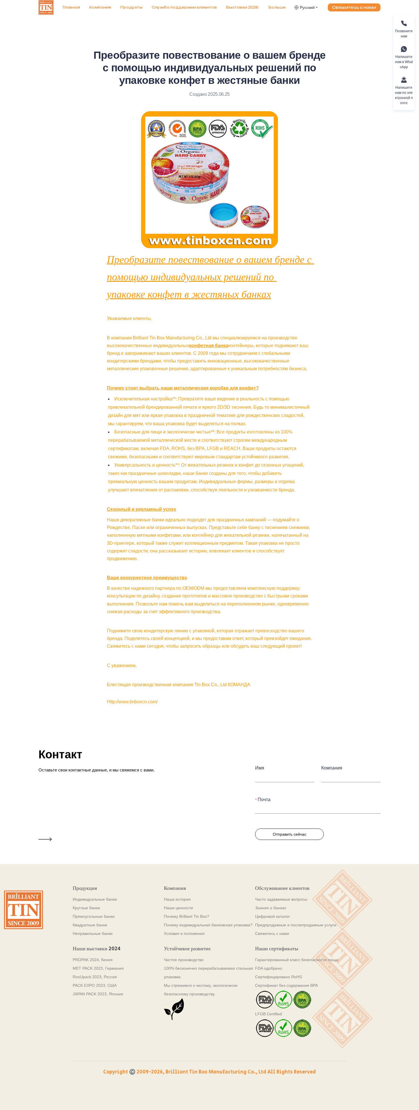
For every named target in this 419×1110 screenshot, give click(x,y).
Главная (71, 7)
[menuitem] (71, 7)
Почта (264, 799)
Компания (100, 7)
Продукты (131, 7)
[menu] (176, 7)
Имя (259, 767)
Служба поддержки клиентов (184, 7)
